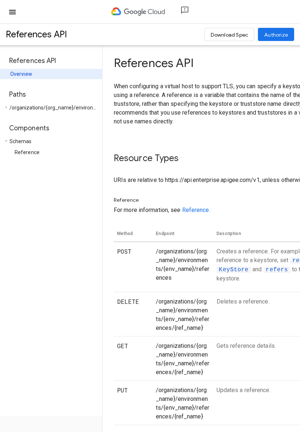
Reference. (196, 209)
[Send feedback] (179, 12)
